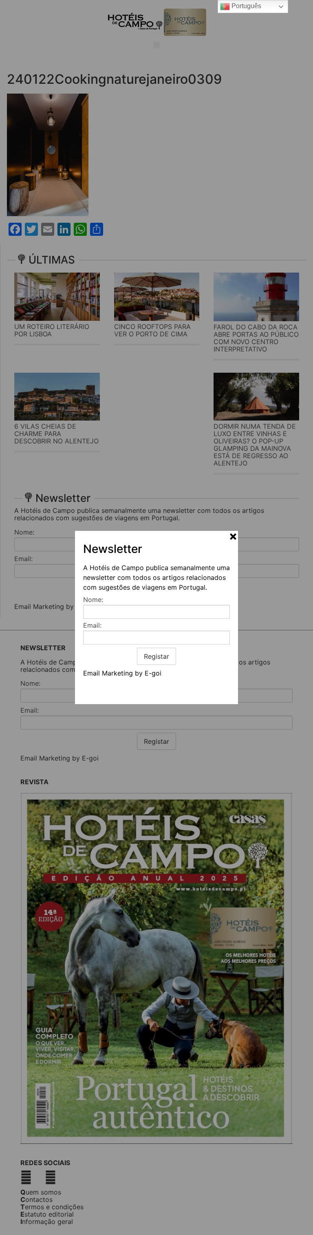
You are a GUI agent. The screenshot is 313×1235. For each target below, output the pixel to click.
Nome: (93, 599)
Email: (92, 625)
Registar (156, 656)
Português (245, 5)
